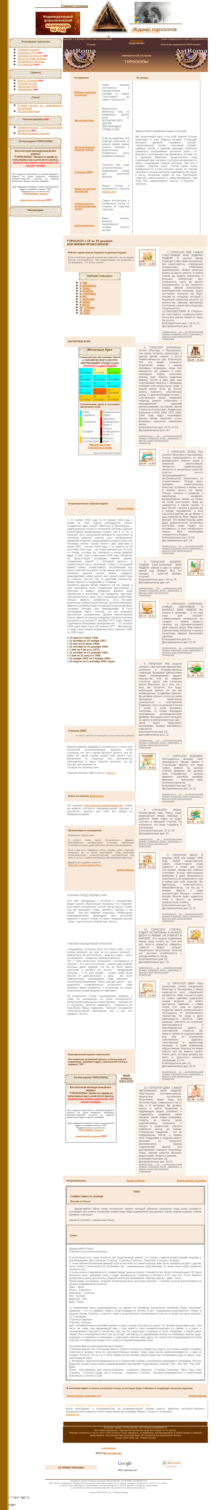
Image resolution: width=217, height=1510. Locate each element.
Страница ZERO (84, 172)
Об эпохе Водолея (29, 111)
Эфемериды (25, 89)
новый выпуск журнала (33, 200)
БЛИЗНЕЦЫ (89, 285)
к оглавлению (108, 1448)
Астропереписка (84, 225)
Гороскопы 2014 (27, 52)
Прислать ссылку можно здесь (84, 865)
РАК (84, 296)
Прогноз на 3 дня (99, 444)
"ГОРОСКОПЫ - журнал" (36, 194)
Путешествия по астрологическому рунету (85, 206)
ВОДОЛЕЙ (88, 299)
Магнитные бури (28, 86)
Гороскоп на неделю (30, 55)
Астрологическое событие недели (85, 148)
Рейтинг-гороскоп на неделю (85, 93)
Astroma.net (96, 796)
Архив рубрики (136, 1180)
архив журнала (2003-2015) (126, 1078)
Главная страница (74, 5)
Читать (111, 772)
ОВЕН (86, 310)
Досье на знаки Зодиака (32, 58)
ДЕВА (87, 313)
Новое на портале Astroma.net (85, 190)
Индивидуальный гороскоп (34, 133)
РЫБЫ (86, 302)
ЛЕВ (84, 283)
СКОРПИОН (89, 294)
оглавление (168, 339)
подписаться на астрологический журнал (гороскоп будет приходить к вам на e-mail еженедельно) (182, 334)
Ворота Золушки (28, 80)
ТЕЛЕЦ (86, 288)
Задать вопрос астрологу (192, 1180)
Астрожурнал (26, 64)
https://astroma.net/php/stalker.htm (103, 805)
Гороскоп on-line (27, 83)
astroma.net (136, 40)
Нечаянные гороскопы (31, 61)
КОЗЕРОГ (87, 291)
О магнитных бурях (100, 447)
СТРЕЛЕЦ (89, 307)
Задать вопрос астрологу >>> (84, 1396)
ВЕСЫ (86, 305)
